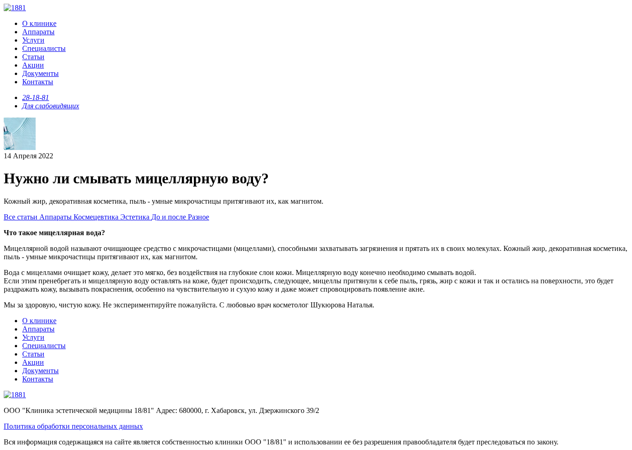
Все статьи (21, 217)
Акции (33, 65)
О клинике (39, 23)
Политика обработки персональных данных (73, 426)
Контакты (37, 82)
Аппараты (38, 32)
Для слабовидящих (50, 106)
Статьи (33, 57)
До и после (169, 217)
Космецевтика (97, 217)
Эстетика (135, 217)
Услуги (33, 40)
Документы (40, 73)
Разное (198, 217)
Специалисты (44, 48)
